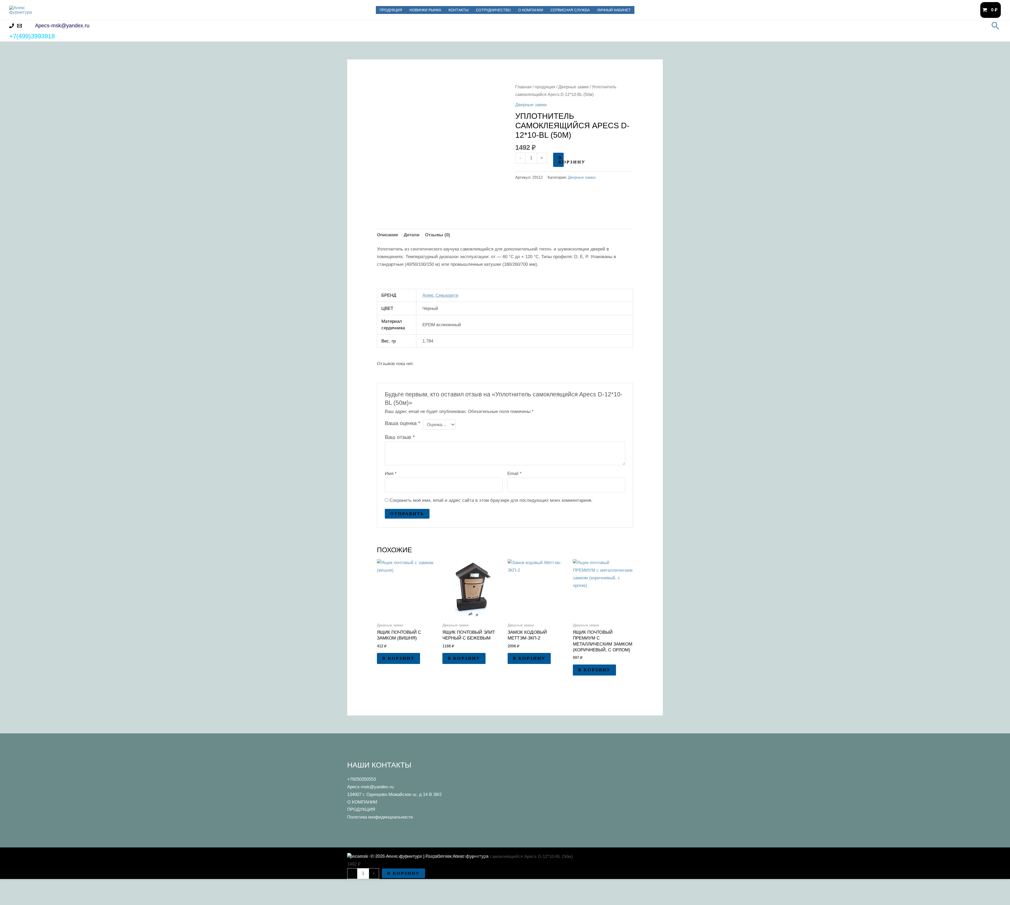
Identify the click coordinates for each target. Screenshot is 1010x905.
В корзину (561, 160)
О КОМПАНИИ (530, 10)
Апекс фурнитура (86, 10)
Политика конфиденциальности (380, 817)
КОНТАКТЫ (458, 10)
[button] (995, 25)
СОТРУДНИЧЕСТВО (493, 10)
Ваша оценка (402, 423)
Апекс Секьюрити (440, 295)
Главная (523, 87)
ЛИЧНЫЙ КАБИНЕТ (614, 10)
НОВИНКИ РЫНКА (425, 10)
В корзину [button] (398, 658)
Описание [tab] (387, 234)
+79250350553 (361, 779)
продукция (545, 87)
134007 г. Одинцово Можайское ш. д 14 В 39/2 (394, 794)
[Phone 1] (11, 25)
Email (514, 473)
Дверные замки (573, 87)
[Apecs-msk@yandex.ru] (19, 25)
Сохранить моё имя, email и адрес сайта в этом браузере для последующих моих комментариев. (491, 500)
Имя (391, 473)
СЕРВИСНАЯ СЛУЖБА (570, 10)
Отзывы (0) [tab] (437, 234)
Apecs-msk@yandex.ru (370, 786)
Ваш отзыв (400, 437)
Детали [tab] (411, 234)
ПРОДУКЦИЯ (391, 10)
